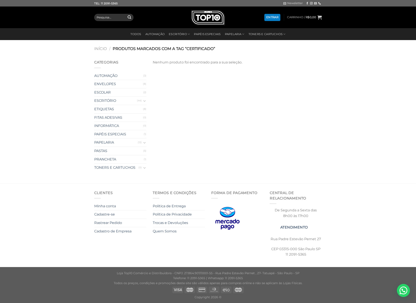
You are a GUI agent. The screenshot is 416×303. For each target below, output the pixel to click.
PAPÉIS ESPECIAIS (207, 34)
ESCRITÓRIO (178, 34)
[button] (403, 290)
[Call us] (319, 3)
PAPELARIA (233, 34)
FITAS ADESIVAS (108, 117)
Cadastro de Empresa (113, 231)
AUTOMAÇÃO (155, 34)
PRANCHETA (105, 159)
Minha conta (105, 206)
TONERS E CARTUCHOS (266, 34)
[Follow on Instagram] (311, 3)
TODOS (135, 34)
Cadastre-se (104, 214)
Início (100, 48)
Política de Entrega (169, 206)
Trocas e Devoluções (170, 223)
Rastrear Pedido (108, 223)
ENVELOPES (105, 84)
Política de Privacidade (172, 214)
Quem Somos (165, 231)
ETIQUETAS (104, 109)
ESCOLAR (102, 92)
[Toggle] (144, 100)
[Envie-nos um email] (315, 3)
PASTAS (100, 151)
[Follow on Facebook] (307, 3)
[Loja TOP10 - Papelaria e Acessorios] (208, 17)
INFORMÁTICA (106, 126)
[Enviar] (129, 17)
